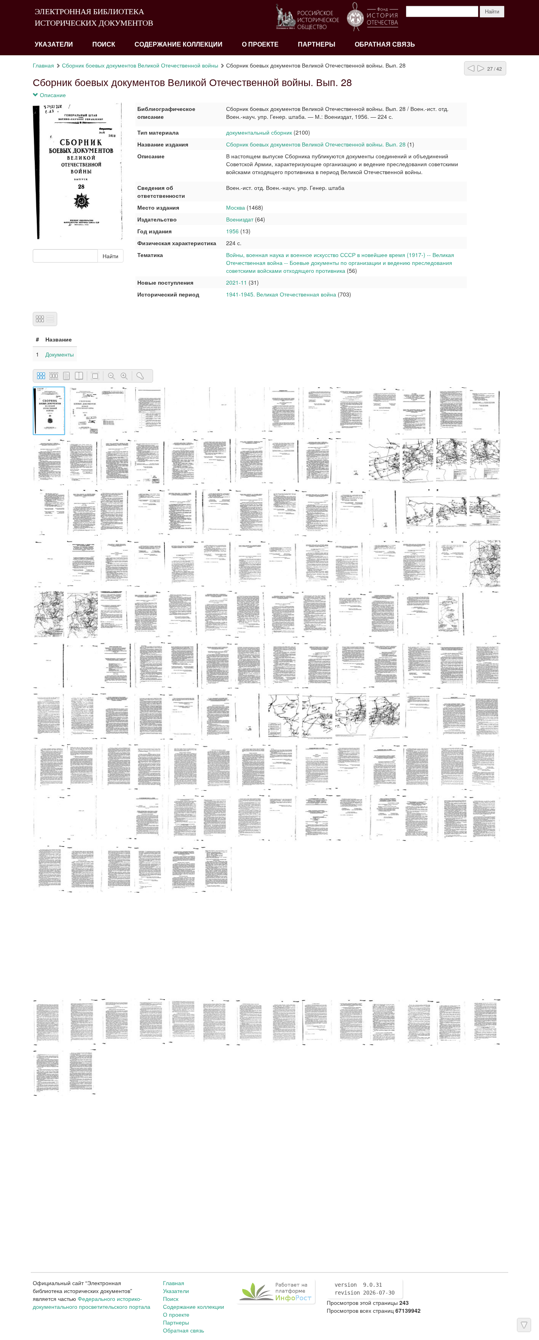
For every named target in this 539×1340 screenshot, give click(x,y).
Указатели (54, 44)
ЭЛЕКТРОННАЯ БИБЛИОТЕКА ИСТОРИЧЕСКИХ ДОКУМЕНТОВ (94, 17)
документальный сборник (259, 132)
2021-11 (236, 282)
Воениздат (239, 219)
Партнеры (316, 44)
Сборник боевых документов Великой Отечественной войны (140, 65)
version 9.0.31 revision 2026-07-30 (365, 1289)
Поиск (103, 44)
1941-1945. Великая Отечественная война (281, 294)
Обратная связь (385, 44)
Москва (236, 207)
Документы (59, 354)
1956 (232, 231)
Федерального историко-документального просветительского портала (91, 1302)
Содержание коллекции (179, 44)
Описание (52, 95)
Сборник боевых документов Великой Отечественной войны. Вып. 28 (316, 144)
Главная (43, 65)
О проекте (260, 44)
